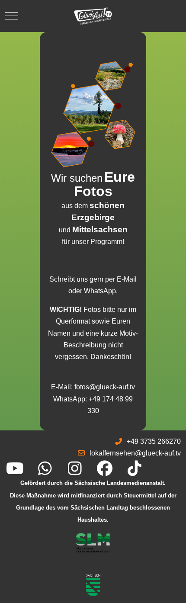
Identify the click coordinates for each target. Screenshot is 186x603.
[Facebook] (104, 469)
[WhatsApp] (45, 469)
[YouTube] (15, 469)
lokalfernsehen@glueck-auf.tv (135, 453)
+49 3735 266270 (154, 441)
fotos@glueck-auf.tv (104, 387)
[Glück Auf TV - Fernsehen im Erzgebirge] (93, 16)
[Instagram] (74, 469)
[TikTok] (134, 469)
